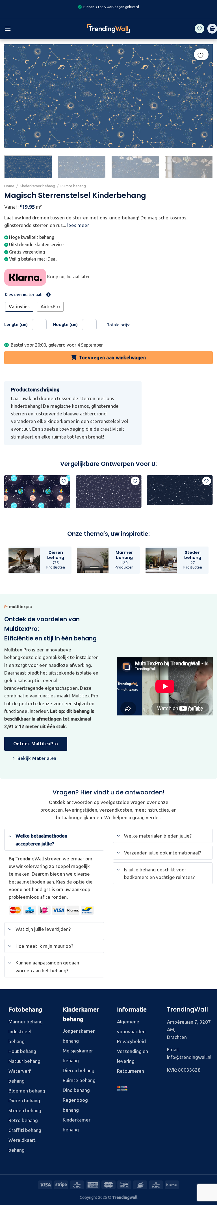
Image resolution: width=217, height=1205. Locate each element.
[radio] (19, 306)
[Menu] (7, 29)
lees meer (78, 225)
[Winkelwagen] (212, 28)
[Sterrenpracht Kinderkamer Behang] (108, 491)
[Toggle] (10, 835)
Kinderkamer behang (37, 186)
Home (9, 186)
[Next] (204, 167)
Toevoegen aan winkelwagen (112, 357)
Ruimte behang (73, 186)
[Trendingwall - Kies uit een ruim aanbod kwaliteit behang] (108, 28)
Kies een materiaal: (23, 294)
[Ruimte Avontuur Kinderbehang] (37, 491)
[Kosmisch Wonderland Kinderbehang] (180, 490)
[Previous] (4, 497)
